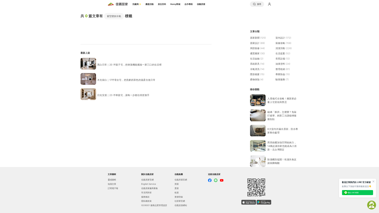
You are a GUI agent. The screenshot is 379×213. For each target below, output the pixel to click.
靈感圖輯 (112, 179)
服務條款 (145, 197)
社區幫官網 (180, 201)
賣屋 (177, 188)
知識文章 (112, 184)
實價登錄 (179, 197)
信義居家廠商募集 (149, 188)
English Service (148, 184)
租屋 (177, 192)
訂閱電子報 (113, 188)
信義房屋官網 (181, 179)
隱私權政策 (146, 201)
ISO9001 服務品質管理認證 (154, 205)
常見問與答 (146, 192)
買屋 (177, 184)
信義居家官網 (147, 179)
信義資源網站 (181, 205)
